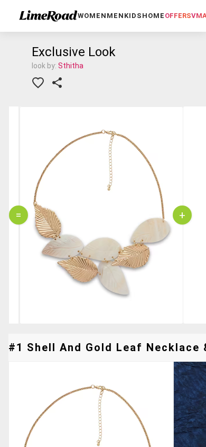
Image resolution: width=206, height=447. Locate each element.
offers (178, 16)
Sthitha (70, 65)
